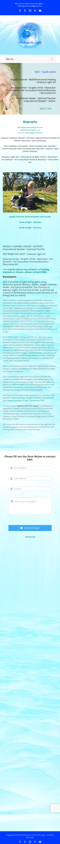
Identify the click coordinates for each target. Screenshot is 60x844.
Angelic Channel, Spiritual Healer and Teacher (30, 216)
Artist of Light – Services (30, 227)
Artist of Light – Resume (30, 222)
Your (44, 398)
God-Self (49, 398)
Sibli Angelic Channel (34, 132)
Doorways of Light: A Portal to (29, 398)
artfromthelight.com (20, 384)
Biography (30, 122)
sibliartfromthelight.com (30, 130)
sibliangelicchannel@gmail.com (30, 6)
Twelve (14, 398)
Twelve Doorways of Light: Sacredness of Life (25, 400)
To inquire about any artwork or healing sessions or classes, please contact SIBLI (26, 271)
